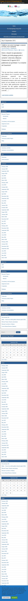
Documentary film (5, 317)
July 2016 (4, 232)
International (5, 116)
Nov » (5, 359)
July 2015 (4, 250)
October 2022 (5, 187)
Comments (22, 50)
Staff (3, 107)
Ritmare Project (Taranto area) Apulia (10, 321)
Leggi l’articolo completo (7, 95)
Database (4, 129)
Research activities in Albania (8, 324)
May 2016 (4, 237)
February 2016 (5, 241)
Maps (3, 140)
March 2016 (4, 239)
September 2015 (5, 248)
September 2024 (5, 171)
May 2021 (4, 203)
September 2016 (5, 230)
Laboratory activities (6, 147)
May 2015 (4, 255)
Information (14, 34)
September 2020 (5, 209)
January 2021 (5, 205)
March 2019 (4, 216)
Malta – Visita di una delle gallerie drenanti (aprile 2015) (14, 319)
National (4, 118)
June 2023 (4, 184)
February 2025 (5, 166)
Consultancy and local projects (8, 121)
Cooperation (4, 126)
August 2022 (4, 191)
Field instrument (5, 159)
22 (6, 355)
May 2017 (4, 223)
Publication (4, 136)
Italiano (11, 6)
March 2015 (4, 257)
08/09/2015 (14, 48)
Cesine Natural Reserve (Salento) (9, 326)
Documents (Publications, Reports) (10, 50)
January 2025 (5, 169)
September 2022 (5, 189)
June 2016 (4, 234)
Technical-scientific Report (7, 138)
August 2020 (4, 212)
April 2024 (4, 178)
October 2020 (5, 207)
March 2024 (4, 180)
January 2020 (5, 214)
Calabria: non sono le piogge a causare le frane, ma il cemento (14, 46)
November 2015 (5, 246)
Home (14, 26)
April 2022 (4, 194)
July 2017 (4, 221)
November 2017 (5, 219)
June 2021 (4, 200)
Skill (3, 104)
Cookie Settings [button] (6, 597)
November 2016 (5, 228)
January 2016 (5, 244)
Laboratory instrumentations (8, 150)
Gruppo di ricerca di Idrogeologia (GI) (11, 1)
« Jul (2, 359)
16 (10, 352)
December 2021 (5, 196)
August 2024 (4, 173)
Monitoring (4, 157)
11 (17, 350)
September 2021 (5, 198)
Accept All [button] (14, 597)
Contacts (14, 31)
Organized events (5, 123)
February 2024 (5, 182)
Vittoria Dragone (6, 48)
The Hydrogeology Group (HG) (14, 28)
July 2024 (4, 175)
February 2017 (5, 225)
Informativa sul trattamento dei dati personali (14, 36)
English (18, 6)
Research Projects (6, 114)
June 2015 (4, 253)
